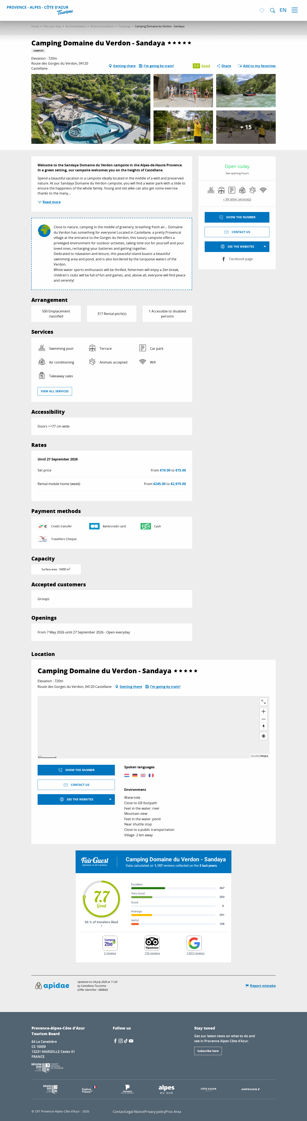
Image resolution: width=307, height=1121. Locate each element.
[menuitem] (41, 11)
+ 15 (246, 127)
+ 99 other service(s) (237, 199)
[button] (272, 10)
